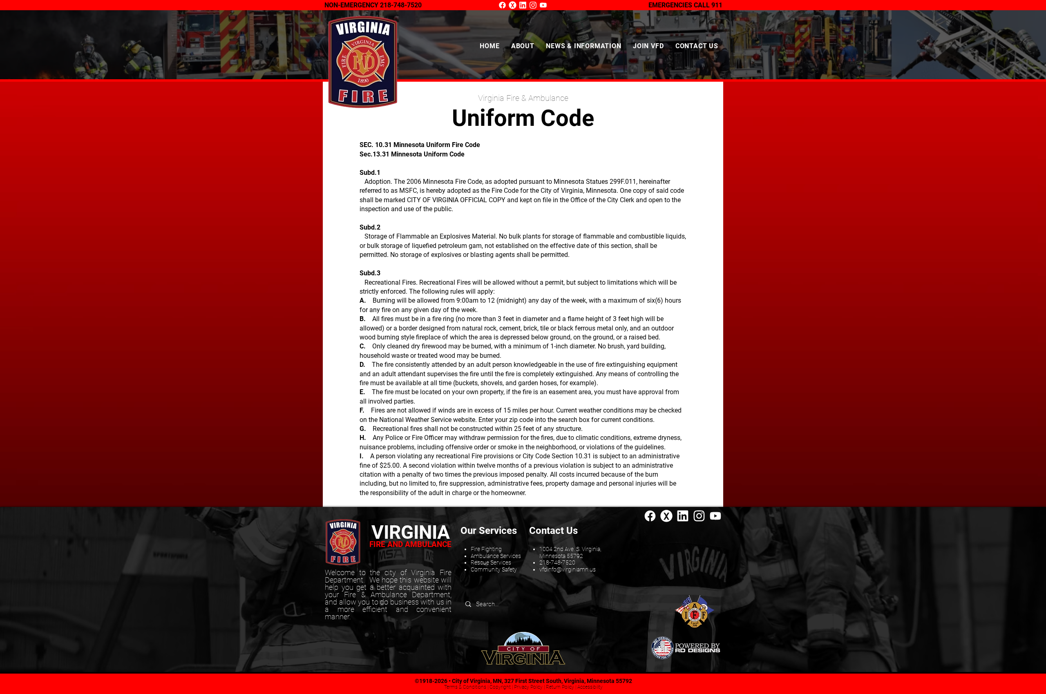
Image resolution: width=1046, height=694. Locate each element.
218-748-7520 (401, 5)
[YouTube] (543, 5)
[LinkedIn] (523, 5)
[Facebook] (502, 5)
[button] (523, 46)
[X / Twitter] (512, 5)
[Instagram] (533, 5)
